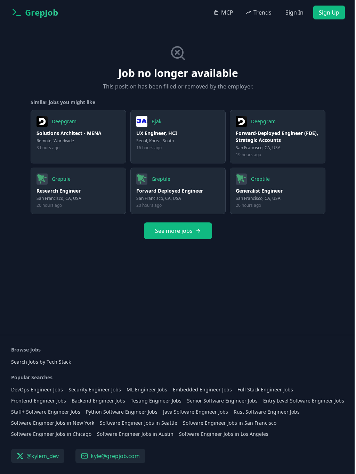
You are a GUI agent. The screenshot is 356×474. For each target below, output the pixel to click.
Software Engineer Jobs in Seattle (138, 423)
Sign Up (329, 12)
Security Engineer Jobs (94, 389)
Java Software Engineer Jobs (195, 411)
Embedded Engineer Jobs (202, 389)
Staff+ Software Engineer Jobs (45, 411)
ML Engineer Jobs (147, 389)
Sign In (294, 12)
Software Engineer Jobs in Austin (135, 434)
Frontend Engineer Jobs (38, 400)
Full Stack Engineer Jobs (265, 389)
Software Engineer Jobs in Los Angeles (223, 434)
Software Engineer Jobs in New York (52, 423)
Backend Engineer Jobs (98, 400)
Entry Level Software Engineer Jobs (303, 400)
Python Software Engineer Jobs (121, 411)
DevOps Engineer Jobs (37, 389)
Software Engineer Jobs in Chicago (51, 434)
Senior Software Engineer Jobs (222, 400)
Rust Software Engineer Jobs (267, 411)
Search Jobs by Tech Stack (41, 361)
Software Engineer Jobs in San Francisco (229, 423)
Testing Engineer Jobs (156, 400)
